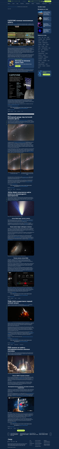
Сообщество (47, 1)
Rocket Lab (19, 111)
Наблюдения (27, 3)
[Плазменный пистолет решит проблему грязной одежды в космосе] (40, 30)
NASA (15, 111)
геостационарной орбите (30, 393)
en (24, 1)
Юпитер (45, 58)
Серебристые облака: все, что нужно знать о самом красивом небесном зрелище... (46, 13)
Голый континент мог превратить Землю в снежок (34, 434)
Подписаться (47, 74)
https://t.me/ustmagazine (24, 108)
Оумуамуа (19, 298)
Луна (22, 111)
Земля (14, 189)
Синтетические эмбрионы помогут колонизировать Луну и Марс (47, 25)
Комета (15, 298)
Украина (33, 3)
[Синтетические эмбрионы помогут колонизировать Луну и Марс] (40, 25)
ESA (42, 37)
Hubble (48, 37)
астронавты (40, 60)
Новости (9, 3)
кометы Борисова (10, 239)
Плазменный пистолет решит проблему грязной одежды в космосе (46, 31)
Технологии (22, 3)
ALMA (11, 189)
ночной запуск (26, 304)
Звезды (47, 44)
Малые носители (16, 344)
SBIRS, (30, 416)
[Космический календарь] (41, 1)
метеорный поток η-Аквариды (23, 120)
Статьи (13, 3)
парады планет (31, 151)
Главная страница (10, 6)
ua (23, 1)
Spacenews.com (14, 422)
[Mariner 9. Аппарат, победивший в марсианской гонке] (40, 19)
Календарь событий (38, 446)
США (17, 428)
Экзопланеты (40, 58)
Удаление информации (38, 443)
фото (39, 67)
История (43, 46)
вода (48, 60)
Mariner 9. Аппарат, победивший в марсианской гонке (46, 19)
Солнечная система (41, 53)
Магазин (50, 3)
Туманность (40, 55)
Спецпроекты (38, 3)
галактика (43, 62)
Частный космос (21, 344)
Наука (17, 3)
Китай (46, 46)
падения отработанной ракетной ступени (13, 104)
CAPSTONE (11, 111)
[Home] (9, 1)
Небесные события (19, 189)
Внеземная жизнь (45, 42)
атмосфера (44, 60)
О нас (30, 440)
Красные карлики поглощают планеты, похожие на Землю (43, 434)
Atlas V (11, 428)
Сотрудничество (44, 3)
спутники (15, 428)
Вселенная (39, 44)
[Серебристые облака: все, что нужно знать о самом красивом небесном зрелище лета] (40, 13)
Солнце (46, 53)
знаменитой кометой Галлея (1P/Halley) (19, 142)
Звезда (44, 44)
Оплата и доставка (37, 440)
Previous (8, 434)
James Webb (11, 298)
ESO (45, 37)
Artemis (39, 37)
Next (50, 434)
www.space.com (14, 292)
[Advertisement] (21, 15)
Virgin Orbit (11, 344)
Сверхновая (42, 51)
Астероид (39, 42)
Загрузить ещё (21, 430)
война (39, 62)
